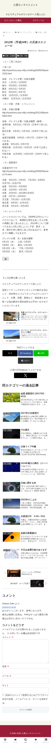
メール (6, 676)
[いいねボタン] (5, 259)
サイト (5, 685)
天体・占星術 (10, 56)
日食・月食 (23, 56)
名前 (5, 666)
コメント (8, 637)
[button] (25, 361)
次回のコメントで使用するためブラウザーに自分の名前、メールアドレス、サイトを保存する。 (25, 699)
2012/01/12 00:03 (9, 607)
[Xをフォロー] (25, 375)
